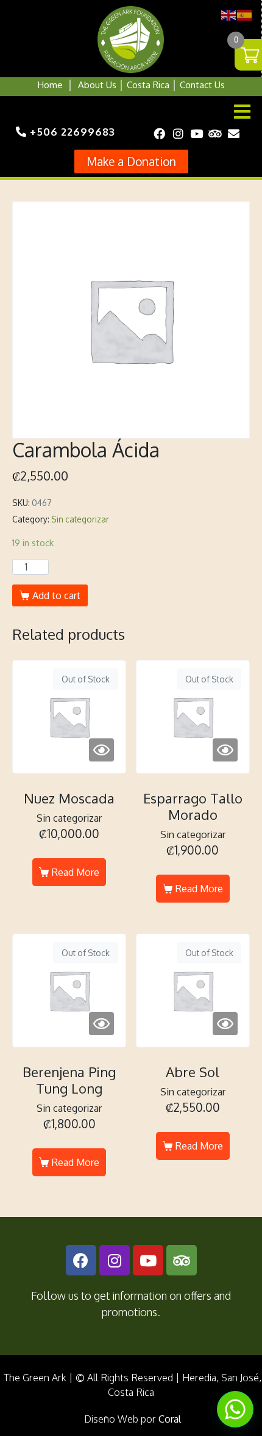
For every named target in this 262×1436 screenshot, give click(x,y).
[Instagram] (178, 133)
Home (50, 85)
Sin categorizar (80, 519)
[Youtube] (196, 133)
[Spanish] (245, 14)
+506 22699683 (71, 131)
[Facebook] (159, 133)
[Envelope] (233, 133)
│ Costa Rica (142, 85)
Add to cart (56, 595)
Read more (75, 872)
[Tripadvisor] (215, 133)
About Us (97, 85)
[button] (131, 161)
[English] (229, 14)
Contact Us (202, 85)
